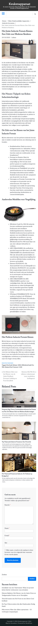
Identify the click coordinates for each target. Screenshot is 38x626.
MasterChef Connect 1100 (13, 367)
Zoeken (4, 575)
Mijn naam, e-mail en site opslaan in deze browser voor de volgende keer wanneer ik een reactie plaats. (19, 552)
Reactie (8, 505)
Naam (7, 528)
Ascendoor (14, 623)
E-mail (7, 535)
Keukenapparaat (19, 4)
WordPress (28, 623)
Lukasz (14, 37)
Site (6, 543)
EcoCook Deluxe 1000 (14, 365)
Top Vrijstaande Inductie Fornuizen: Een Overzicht (16, 442)
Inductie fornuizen (7, 363)
